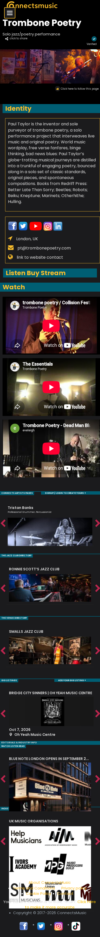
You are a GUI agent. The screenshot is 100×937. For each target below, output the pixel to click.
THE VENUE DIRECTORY (14, 618)
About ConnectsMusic (49, 882)
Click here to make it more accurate (60, 904)
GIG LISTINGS (9, 680)
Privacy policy (74, 888)
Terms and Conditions (34, 888)
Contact (65, 893)
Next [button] (97, 523)
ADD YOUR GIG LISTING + (72, 680)
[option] (50, 523)
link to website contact (40, 257)
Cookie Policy (38, 893)
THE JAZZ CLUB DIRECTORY (16, 555)
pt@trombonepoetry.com (44, 248)
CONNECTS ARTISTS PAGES (17, 493)
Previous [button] (2, 523)
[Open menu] (9, 12)
